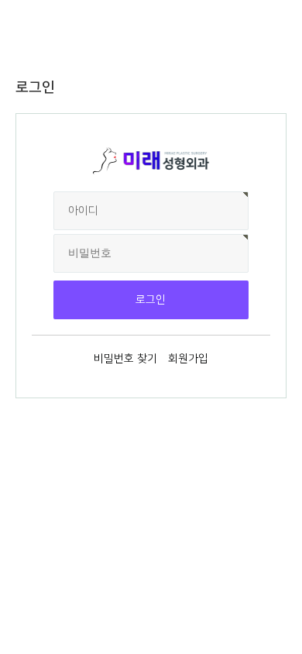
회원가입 (188, 359)
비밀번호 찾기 (125, 359)
